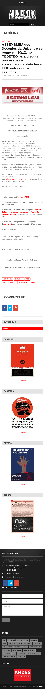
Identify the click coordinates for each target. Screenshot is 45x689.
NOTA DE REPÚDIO (13, 640)
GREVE (10, 647)
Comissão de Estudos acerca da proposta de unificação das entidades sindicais (21, 212)
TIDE (27, 197)
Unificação (35, 283)
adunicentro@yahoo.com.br (16, 179)
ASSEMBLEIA (34, 640)
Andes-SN (8, 224)
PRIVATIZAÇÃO (6, 650)
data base (20, 197)
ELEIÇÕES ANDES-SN (29, 650)
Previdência (23, 283)
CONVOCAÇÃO (24, 640)
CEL (14, 653)
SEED (4, 647)
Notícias (6, 41)
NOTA (4, 643)
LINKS (19, 657)
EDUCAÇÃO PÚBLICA (35, 647)
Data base (18, 279)
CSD (4, 640)
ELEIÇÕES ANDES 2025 (34, 653)
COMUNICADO (6, 653)
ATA (24, 657)
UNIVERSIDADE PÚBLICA (25, 643)
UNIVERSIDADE (17, 650)
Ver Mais (23, 380)
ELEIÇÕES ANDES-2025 (9, 657)
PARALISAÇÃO (12, 643)
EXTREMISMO (37, 643)
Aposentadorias (9, 283)
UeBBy (41, 686)
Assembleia (7, 279)
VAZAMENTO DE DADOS (21, 647)
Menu (23, 3)
